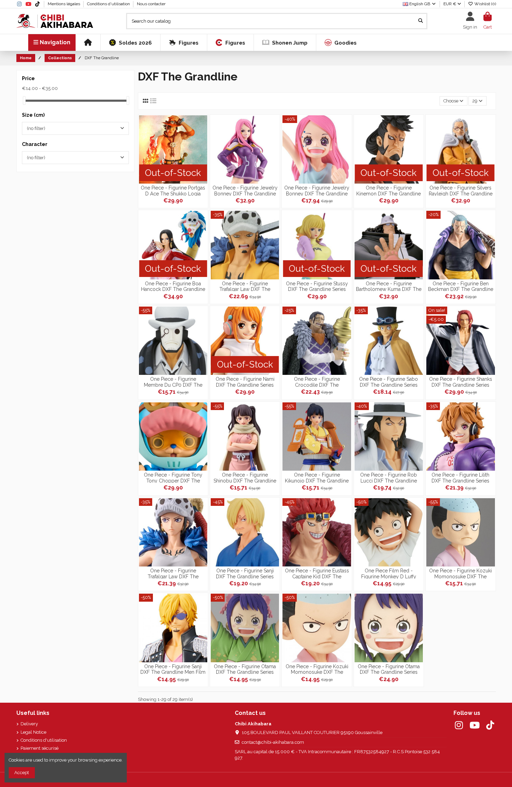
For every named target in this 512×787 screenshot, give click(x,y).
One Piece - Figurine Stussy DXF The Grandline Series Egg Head (317, 286)
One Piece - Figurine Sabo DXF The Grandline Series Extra (388, 381)
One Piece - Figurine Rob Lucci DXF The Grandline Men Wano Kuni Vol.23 (388, 477)
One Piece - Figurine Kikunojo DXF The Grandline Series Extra (317, 477)
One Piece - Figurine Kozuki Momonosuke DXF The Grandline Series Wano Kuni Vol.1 (317, 669)
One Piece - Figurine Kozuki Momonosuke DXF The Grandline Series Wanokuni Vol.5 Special (460, 573)
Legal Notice (33, 732)
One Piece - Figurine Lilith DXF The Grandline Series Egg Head (460, 477)
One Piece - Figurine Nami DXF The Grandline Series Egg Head (245, 381)
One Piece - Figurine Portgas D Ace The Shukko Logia (173, 190)
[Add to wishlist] (201, 125)
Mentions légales (64, 3)
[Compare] (201, 137)
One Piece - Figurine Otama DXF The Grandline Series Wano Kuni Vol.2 (389, 669)
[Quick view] (201, 149)
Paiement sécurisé (40, 748)
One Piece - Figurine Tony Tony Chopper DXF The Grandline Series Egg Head (173, 477)
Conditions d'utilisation (109, 3)
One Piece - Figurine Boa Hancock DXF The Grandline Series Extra (173, 286)
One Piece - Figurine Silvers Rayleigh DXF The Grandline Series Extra (460, 190)
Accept (21, 772)
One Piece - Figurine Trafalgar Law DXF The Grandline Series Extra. (244, 286)
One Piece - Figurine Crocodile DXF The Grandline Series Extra (316, 381)
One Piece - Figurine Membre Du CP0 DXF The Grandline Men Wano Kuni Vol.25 (172, 381)
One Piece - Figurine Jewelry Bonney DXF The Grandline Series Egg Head (245, 190)
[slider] (24, 100)
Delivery (29, 723)
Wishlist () (484, 3)
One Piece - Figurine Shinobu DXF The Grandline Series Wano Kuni (245, 477)
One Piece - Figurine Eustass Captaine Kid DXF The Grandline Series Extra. (317, 573)
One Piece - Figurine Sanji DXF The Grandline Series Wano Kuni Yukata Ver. (245, 573)
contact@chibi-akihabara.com (273, 742)
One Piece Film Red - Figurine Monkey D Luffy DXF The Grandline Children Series (388, 573)
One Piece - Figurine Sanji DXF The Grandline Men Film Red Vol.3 (172, 669)
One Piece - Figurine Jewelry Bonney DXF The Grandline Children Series (316, 190)
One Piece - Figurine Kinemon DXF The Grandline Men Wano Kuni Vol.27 (388, 190)
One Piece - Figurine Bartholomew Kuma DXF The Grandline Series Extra (388, 286)
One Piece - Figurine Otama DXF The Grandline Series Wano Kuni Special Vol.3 (245, 669)
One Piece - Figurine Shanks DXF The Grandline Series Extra (460, 381)
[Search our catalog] (420, 21)
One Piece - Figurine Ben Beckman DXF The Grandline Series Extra (460, 286)
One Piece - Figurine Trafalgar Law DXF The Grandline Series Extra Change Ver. (173, 573)
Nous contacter (151, 3)
